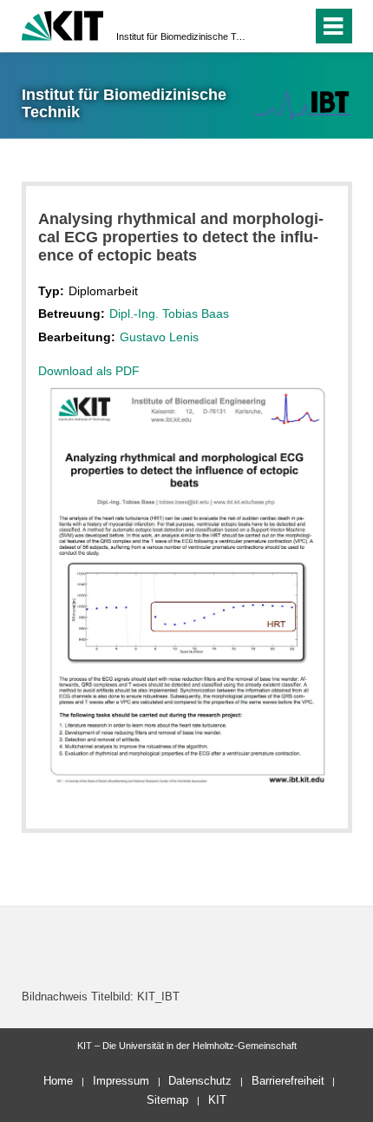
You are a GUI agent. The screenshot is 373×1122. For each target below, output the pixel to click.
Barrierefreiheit (288, 1080)
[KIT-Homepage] (63, 24)
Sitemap (167, 1099)
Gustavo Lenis (159, 337)
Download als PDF (89, 371)
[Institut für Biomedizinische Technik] (301, 105)
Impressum (121, 1080)
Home (58, 1080)
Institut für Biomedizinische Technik (181, 36)
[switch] (267, 26)
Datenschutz (200, 1080)
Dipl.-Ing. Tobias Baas (169, 313)
